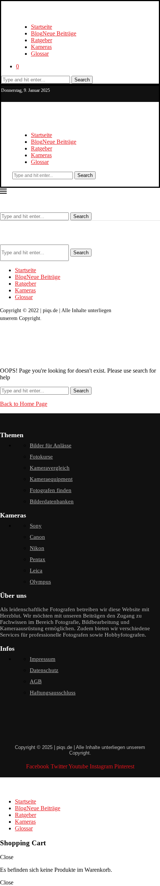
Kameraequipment (51, 479)
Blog (53, 33)
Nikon (37, 548)
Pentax (37, 559)
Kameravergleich (50, 468)
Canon (37, 537)
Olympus (40, 582)
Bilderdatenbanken (52, 501)
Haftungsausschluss (53, 693)
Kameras (41, 47)
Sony (36, 526)
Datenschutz (44, 670)
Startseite (41, 27)
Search (82, 80)
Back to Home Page (23, 404)
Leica (36, 570)
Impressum (42, 659)
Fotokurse (41, 457)
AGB (36, 681)
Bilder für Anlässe (50, 445)
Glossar (40, 53)
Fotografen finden (50, 490)
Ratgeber (41, 40)
